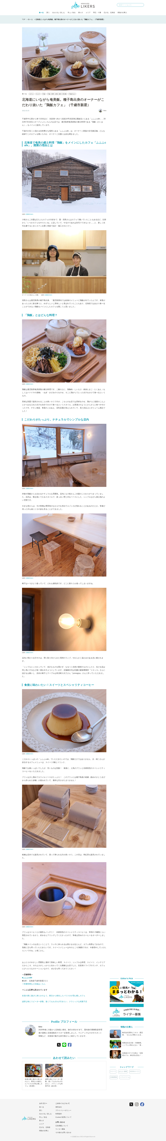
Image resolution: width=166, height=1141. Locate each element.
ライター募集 (60, 1129)
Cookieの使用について (63, 1117)
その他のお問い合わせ (63, 1132)
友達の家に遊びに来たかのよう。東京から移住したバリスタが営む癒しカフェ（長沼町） (33, 1082)
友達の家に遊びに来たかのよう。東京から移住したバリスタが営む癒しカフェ (53, 996)
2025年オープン (135, 1071)
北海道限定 (113, 1077)
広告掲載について (61, 1126)
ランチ (38, 94)
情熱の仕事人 (122, 12)
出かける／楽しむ (58, 12)
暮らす (80, 12)
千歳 (43, 94)
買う (48, 12)
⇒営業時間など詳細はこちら (34, 984)
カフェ (31, 94)
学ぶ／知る (72, 12)
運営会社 (58, 1107)
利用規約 (58, 1114)
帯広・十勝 (97, 12)
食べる (41, 12)
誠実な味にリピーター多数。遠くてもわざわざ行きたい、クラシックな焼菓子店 (54, 1001)
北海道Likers (29, 214)
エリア (88, 12)
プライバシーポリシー (63, 1110)
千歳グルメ (72, 94)
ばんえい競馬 (123, 1071)
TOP (23, 19)
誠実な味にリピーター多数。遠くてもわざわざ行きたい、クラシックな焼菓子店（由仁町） (54, 1082)
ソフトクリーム (125, 1077)
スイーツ (113, 1071)
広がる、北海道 (109, 12)
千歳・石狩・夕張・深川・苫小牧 (57, 94)
